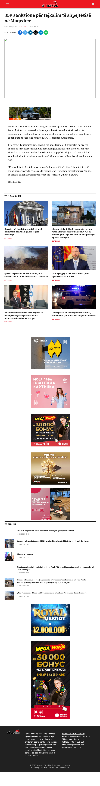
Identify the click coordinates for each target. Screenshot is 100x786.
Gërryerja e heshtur (25, 554)
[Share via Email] (35, 32)
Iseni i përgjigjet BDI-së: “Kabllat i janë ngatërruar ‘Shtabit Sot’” (70, 275)
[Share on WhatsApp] (45, 32)
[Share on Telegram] (40, 32)
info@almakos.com (76, 744)
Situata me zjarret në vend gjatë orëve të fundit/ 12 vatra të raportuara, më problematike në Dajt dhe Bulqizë (55, 568)
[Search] (93, 4)
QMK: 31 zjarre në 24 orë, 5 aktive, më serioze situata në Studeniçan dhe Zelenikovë (26, 275)
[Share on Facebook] (20, 32)
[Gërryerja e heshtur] (9, 556)
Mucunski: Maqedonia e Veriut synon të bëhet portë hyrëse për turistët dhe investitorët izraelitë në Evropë (23, 315)
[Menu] (7, 4)
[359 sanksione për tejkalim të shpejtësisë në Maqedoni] (50, 68)
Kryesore (23, 27)
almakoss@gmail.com (71, 747)
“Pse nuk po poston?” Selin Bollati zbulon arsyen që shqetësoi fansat (45, 530)
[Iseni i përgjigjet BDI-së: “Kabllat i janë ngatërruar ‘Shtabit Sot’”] (74, 258)
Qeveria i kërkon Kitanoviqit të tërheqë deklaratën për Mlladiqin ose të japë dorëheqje (23, 232)
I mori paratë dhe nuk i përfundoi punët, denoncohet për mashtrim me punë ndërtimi (74, 314)
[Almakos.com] (50, 4)
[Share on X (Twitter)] (25, 32)
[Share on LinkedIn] (30, 32)
